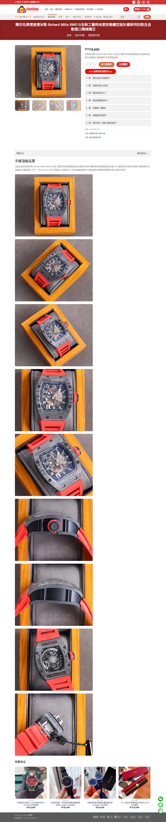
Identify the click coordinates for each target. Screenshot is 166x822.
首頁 (46, 9)
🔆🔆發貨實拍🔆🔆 (23, 17)
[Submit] (139, 17)
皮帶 (60, 17)
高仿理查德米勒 (95, 137)
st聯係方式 (68, 9)
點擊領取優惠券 (100, 71)
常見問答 (90, 9)
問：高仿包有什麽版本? (99, 78)
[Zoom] (18, 94)
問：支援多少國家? (97, 108)
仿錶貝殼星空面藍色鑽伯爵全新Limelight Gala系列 (100, 804)
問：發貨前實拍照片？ (99, 100)
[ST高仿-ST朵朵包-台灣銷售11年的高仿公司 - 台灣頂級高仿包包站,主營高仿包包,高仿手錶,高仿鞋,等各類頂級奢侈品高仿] (28, 9)
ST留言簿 (99, 9)
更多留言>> (142, 153)
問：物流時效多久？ (98, 93)
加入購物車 (106, 64)
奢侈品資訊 (107, 17)
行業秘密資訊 (79, 9)
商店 (52, 9)
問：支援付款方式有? (98, 85)
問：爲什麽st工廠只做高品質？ (103, 123)
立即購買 (123, 64)
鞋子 (67, 17)
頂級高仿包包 (38, 17)
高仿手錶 (51, 17)
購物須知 (58, 9)
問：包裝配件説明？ (98, 115)
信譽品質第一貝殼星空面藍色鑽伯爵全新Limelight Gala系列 (65, 804)
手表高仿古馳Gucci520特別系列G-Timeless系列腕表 (31, 804)
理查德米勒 (94, 35)
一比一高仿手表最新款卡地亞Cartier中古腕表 (134, 804)
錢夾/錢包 (77, 17)
